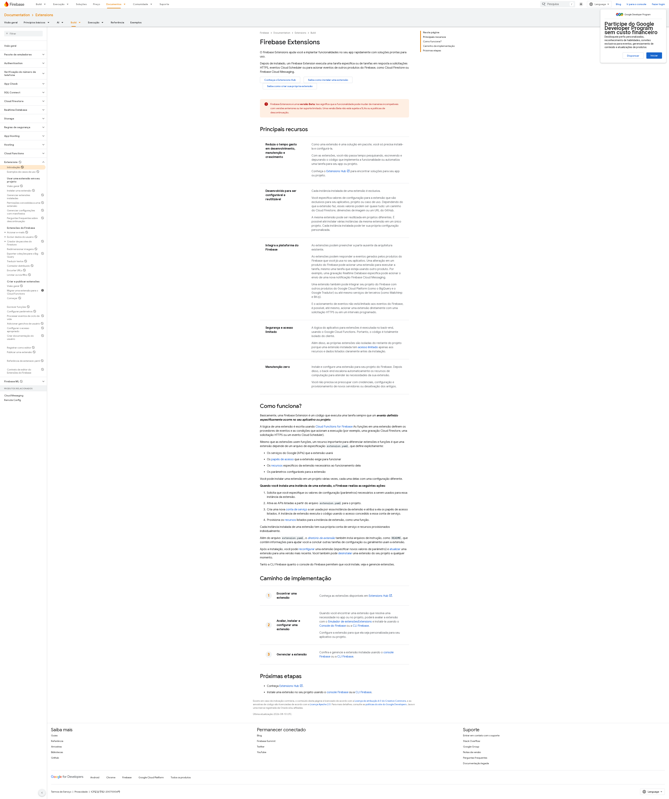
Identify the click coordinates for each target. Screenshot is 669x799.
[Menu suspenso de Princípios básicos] (49, 22)
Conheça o (280, 79)
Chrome (110, 777)
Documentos (113, 4)
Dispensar (633, 55)
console (337, 692)
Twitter (260, 746)
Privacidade (81, 791)
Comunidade (140, 4)
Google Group (471, 746)
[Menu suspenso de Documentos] (125, 4)
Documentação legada (476, 763)
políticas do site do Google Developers (386, 704)
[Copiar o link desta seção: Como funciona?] (305, 406)
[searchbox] (23, 33)
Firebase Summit (266, 741)
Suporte (164, 4)
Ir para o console (636, 4)
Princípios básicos (34, 22)
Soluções (81, 4)
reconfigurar (307, 549)
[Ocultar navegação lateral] (42, 792)
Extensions (44, 15)
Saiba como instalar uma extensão (328, 79)
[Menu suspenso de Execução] (68, 4)
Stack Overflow (471, 741)
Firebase (264, 32)
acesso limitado (368, 347)
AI (58, 22)
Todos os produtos (181, 777)
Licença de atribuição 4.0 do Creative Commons (380, 700)
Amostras (56, 746)
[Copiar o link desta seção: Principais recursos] (311, 130)
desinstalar (345, 553)
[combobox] (557, 4)
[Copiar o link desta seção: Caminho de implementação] (334, 579)
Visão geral (10, 22)
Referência (117, 22)
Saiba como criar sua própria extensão (290, 86)
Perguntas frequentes (475, 757)
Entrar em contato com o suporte (481, 735)
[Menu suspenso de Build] (46, 4)
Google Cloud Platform (151, 777)
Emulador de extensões (350, 621)
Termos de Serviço (61, 791)
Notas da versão (472, 752)
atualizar (395, 549)
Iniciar (654, 55)
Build (39, 4)
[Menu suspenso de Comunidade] (152, 4)
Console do (332, 626)
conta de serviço (296, 509)
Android (94, 777)
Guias (54, 735)
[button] (20, 54)
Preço (96, 4)
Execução (58, 4)
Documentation (17, 15)
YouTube (261, 752)
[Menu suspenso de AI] (63, 22)
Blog (618, 4)
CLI (361, 626)
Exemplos (136, 22)
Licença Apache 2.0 (320, 704)
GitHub (55, 757)
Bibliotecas (57, 752)
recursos (277, 465)
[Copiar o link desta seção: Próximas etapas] (305, 677)
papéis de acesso (282, 459)
